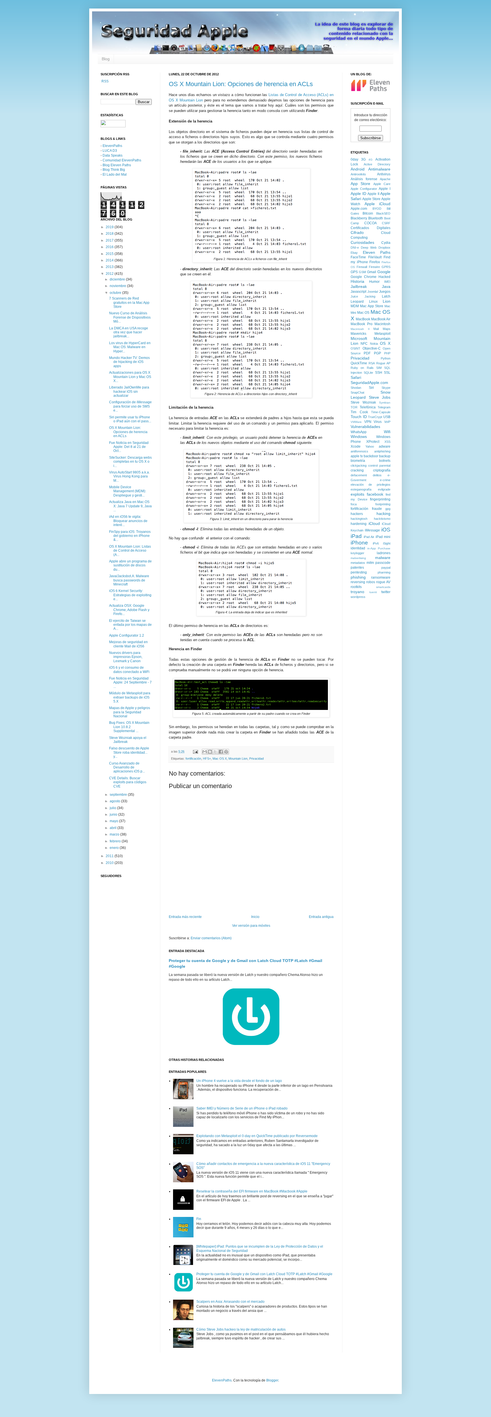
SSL (387, 373)
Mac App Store (371, 306)
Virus (378, 422)
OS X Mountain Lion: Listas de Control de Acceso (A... (130, 551)
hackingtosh (359, 518)
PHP (387, 353)
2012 (110, 274)
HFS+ (207, 758)
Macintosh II (360, 329)
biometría (358, 461)
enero (115, 848)
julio (113, 808)
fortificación (193, 758)
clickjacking (359, 465)
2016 (110, 247)
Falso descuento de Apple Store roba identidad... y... (129, 752)
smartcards (383, 587)
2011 (110, 856)
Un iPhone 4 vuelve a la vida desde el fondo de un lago (239, 1081)
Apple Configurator (364, 188)
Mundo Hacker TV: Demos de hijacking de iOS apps (129, 362)
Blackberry (359, 218)
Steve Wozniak (363, 402)
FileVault (375, 257)
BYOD (377, 208)
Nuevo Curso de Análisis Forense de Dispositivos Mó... (130, 317)
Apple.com (359, 209)
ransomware (380, 577)
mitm (370, 563)
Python (385, 358)
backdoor (371, 456)
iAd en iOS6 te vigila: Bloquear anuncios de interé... (128, 521)
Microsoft (359, 338)
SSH (378, 373)
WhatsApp (359, 432)
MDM (355, 306)
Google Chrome (363, 277)
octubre (116, 293)
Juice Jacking (363, 296)
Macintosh (382, 324)
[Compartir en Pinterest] (226, 752)
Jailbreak (359, 286)
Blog (106, 59)
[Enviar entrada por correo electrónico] (195, 751)
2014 (110, 260)
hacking (383, 513)
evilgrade (384, 489)
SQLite (368, 372)
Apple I (384, 189)
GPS (354, 272)
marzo (115, 834)
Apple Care (381, 184)
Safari (356, 377)
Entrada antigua (321, 917)
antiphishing (382, 451)
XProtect (372, 442)
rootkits (356, 587)
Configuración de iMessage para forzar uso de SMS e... (130, 406)
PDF (367, 353)
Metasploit (382, 334)
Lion (386, 301)
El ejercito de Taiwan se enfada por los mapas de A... (130, 625)
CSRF (386, 223)
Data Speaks (112, 155)
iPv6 (376, 543)
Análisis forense (364, 179)
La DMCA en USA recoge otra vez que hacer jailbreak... (128, 332)
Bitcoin (368, 213)
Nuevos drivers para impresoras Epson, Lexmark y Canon (125, 657)
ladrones (383, 553)
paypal (385, 567)
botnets (384, 461)
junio (114, 814)
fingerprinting (380, 499)
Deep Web (368, 247)
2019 (110, 227)
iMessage (372, 530)
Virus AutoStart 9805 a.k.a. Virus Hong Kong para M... (129, 476)
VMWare (356, 421)
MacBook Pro (362, 324)
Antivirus (383, 174)
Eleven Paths (377, 252)
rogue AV (383, 582)
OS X (385, 343)
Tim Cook (359, 412)
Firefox (374, 262)
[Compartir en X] (215, 752)
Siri (371, 388)
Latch (386, 296)
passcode (382, 563)
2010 (110, 863)
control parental (379, 465)
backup (384, 456)
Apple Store (371, 199)
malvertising (358, 558)
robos (370, 582)
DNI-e (355, 247)
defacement (359, 475)
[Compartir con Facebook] (221, 752)
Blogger (272, 1380)
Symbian (384, 402)
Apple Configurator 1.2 (126, 635)
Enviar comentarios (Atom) (211, 938)
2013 (110, 267)
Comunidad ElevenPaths (122, 160)
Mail (376, 329)
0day (354, 159)
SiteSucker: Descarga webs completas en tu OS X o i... (130, 462)
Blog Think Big (114, 170)
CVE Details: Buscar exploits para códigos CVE (127, 782)
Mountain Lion (237, 758)
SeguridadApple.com (369, 382)
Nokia (374, 343)
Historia (357, 281)
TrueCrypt (375, 417)
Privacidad (256, 758)
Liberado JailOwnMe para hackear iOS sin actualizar (129, 391)
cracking (357, 470)
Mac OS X (220, 758)
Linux (373, 302)
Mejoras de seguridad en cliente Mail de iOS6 (128, 644)
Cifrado (357, 232)
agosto (115, 801)
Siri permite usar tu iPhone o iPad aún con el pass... (130, 419)
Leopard (357, 302)
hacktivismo (382, 518)
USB (386, 417)
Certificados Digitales (370, 228)
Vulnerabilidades (365, 426)
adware (384, 446)
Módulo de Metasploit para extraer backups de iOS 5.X (129, 697)
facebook (375, 494)
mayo (114, 821)
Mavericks (358, 334)
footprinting (382, 504)
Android (358, 169)
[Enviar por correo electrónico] (204, 752)
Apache (385, 179)
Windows (359, 436)
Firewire (374, 267)
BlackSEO (383, 213)
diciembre (118, 279)
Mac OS (363, 313)
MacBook (363, 319)
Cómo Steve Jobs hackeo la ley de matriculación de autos (241, 1329)
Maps (386, 329)
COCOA (370, 223)
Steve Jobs (380, 397)
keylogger (357, 553)
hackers (357, 514)
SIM (379, 367)
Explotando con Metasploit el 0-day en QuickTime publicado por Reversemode (257, 1136)
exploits (357, 494)
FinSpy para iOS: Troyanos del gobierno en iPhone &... (130, 536)
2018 (110, 234)
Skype (386, 387)
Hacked (384, 277)
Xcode (356, 446)
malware (382, 557)
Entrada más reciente (185, 917)
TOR (354, 407)
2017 (110, 240)
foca (354, 504)
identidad (358, 548)
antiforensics (359, 451)
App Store (360, 183)
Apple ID (358, 193)
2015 (110, 254)
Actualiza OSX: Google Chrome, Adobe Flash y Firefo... (129, 610)
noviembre (118, 286)
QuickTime (359, 363)
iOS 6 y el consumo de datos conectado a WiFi (129, 670)
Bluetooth (375, 218)
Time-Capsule (380, 412)
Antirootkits (358, 174)
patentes (357, 568)
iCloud (374, 523)
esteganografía (361, 489)
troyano (357, 591)
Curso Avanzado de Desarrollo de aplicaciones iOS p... (127, 767)
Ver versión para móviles (251, 926)
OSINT (355, 348)
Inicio (255, 917)
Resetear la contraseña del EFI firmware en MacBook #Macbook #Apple (251, 1191)
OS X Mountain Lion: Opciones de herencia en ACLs (241, 84)
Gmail (371, 272)
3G (363, 159)
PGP (377, 353)
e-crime (385, 480)
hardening (359, 524)
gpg (387, 508)
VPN (367, 422)
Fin (198, 1219)
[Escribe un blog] (210, 752)
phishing (358, 577)
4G (371, 159)
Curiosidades (362, 242)
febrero (116, 841)
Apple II (373, 194)
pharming (384, 572)
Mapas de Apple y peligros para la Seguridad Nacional (129, 712)
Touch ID (359, 416)
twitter (385, 592)
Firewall (362, 267)
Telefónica (368, 407)
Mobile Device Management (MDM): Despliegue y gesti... (127, 491)
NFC (364, 344)
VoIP (387, 421)
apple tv (357, 456)
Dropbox (384, 247)
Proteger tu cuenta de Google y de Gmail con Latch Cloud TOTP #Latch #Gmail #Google (264, 1274)
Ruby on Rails (362, 367)
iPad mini (383, 537)
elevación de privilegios (370, 484)
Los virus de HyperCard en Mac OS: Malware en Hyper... (130, 347)
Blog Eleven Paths (117, 165)
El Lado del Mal (115, 174)
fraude (377, 509)
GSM (362, 272)
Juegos (384, 292)
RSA (372, 363)
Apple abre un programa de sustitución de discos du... (130, 565)
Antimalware (379, 169)
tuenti (373, 592)
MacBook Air (380, 319)
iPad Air (369, 537)
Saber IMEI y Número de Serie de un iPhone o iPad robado (242, 1108)
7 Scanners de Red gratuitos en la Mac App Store (129, 302)
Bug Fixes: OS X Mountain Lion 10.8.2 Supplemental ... (129, 727)
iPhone (359, 543)
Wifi (387, 431)
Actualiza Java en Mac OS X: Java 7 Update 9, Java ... (130, 506)
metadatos (358, 562)
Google (383, 271)
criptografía (381, 470)
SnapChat (357, 392)
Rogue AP (383, 363)
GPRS (386, 267)
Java (386, 286)
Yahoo (369, 446)
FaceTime (358, 257)
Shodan (356, 387)
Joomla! (372, 291)
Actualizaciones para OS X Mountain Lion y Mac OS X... (130, 377)
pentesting (359, 572)
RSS (105, 81)
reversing (358, 582)
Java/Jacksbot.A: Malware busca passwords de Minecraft (129, 580)
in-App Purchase (379, 548)
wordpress (358, 597)
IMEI (387, 281)
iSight (386, 543)
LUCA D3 (110, 151)
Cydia (385, 243)
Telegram (384, 407)
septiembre (119, 795)
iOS (385, 530)
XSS (387, 441)
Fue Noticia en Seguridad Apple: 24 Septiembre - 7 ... (130, 682)
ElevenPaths (112, 146)
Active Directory (377, 164)
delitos (377, 475)
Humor (374, 282)
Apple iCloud (378, 203)
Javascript (358, 292)
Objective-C (372, 348)
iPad (356, 536)
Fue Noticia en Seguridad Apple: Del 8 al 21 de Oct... (129, 447)
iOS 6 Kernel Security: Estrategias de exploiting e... (130, 595)
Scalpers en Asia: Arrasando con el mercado (230, 1302)
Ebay (354, 252)
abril (113, 828)
